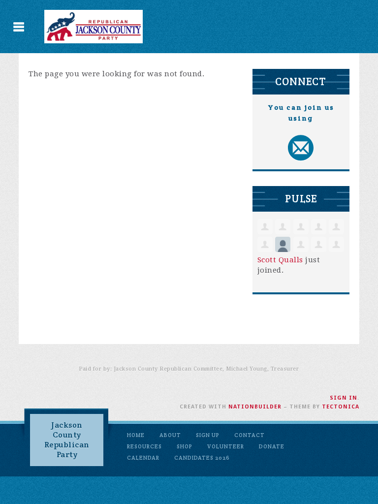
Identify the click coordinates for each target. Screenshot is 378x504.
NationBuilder (255, 407)
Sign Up (208, 435)
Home (136, 435)
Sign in (343, 398)
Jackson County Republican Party (67, 440)
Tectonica (340, 407)
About (170, 435)
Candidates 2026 (202, 457)
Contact (249, 435)
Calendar (143, 457)
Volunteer (225, 446)
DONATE (271, 446)
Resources (144, 446)
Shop (184, 446)
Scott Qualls (280, 259)
